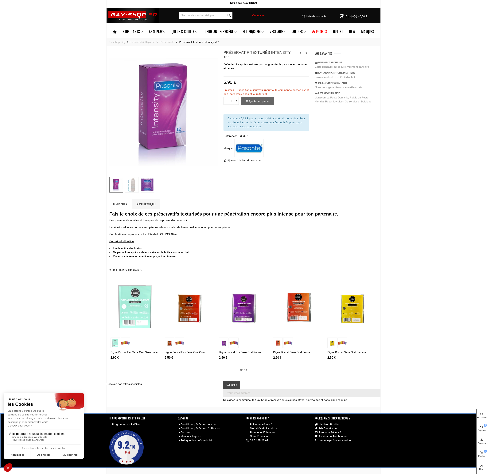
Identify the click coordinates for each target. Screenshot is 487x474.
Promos (321, 31)
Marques (367, 31)
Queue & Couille (183, 31)
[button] (241, 370)
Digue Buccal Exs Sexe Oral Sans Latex (134, 352)
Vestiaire (276, 31)
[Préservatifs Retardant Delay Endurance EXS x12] (300, 53)
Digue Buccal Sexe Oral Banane (346, 352)
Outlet (338, 31)
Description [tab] (120, 204)
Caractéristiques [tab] (146, 204)
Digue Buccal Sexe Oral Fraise (291, 352)
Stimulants (131, 31)
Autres (297, 31)
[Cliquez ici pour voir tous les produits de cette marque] (249, 148)
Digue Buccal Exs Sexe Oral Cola (185, 352)
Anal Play (155, 31)
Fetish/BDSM (252, 31)
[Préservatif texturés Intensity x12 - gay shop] (163, 171)
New (352, 31)
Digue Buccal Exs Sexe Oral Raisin (240, 352)
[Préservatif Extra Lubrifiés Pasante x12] (306, 53)
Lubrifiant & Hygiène (219, 31)
